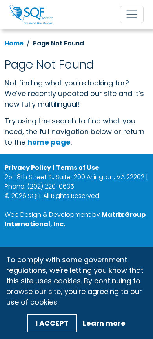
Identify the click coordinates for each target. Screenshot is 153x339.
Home (14, 43)
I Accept (52, 323)
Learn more (104, 323)
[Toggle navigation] (132, 14)
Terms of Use (77, 167)
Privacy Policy (28, 167)
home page (49, 142)
